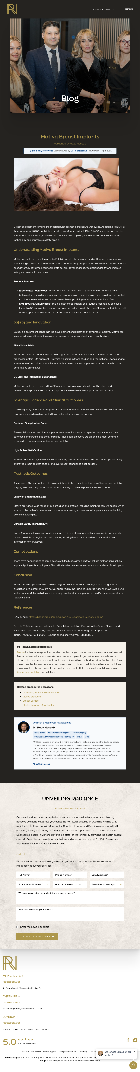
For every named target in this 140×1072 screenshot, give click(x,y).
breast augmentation (28, 672)
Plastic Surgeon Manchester (38, 705)
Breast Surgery (31, 701)
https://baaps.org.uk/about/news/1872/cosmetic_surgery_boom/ (66, 617)
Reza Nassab (78, 143)
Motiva (21, 652)
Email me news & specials (34, 927)
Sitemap (83, 1052)
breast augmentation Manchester (41, 692)
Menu (129, 9)
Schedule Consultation (35, 936)
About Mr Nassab (41, 764)
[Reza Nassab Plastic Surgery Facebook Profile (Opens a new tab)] (128, 1040)
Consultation (99, 9)
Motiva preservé (32, 696)
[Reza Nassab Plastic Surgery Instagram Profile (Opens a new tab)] (135, 1040)
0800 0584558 (11, 982)
